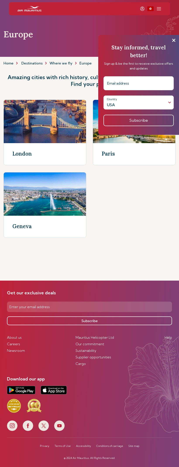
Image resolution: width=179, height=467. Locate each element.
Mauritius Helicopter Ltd (95, 337)
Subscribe (89, 321)
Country (112, 99)
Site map (133, 446)
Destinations (32, 63)
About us (14, 337)
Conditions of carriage (109, 446)
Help (168, 337)
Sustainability (86, 350)
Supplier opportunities (93, 357)
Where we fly (61, 63)
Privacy (44, 446)
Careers (13, 344)
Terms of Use (63, 446)
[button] (150, 8)
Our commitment (90, 344)
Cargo (81, 363)
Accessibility (83, 446)
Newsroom (16, 350)
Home (8, 63)
